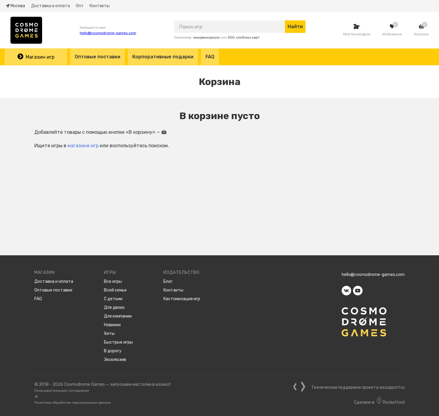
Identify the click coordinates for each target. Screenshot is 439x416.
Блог (168, 281)
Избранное (392, 34)
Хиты (109, 333)
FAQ (209, 57)
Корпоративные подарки (163, 57)
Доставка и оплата (50, 5)
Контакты (100, 5)
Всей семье (115, 290)
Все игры (113, 281)
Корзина (421, 34)
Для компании (118, 316)
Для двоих (114, 307)
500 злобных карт (244, 37)
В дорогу (113, 350)
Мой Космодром (356, 34)
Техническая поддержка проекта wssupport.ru (358, 387)
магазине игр (83, 145)
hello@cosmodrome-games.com (108, 33)
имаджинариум (206, 37)
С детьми (113, 298)
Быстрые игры (118, 342)
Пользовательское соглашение (61, 390)
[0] (392, 26)
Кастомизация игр (181, 298)
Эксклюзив (115, 359)
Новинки (112, 324)
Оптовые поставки (97, 57)
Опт (80, 5)
